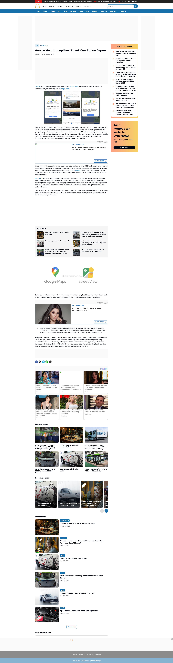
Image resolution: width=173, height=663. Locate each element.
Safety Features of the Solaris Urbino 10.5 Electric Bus (96, 470)
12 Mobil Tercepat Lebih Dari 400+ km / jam (68, 504)
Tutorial (59, 6)
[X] (40, 361)
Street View (74, 87)
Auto (65, 11)
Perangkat (39, 178)
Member (86, 6)
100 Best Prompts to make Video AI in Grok (57, 233)
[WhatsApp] (46, 361)
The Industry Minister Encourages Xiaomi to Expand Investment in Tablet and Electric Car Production (124, 112)
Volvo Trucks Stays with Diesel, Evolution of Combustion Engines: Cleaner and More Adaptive (94, 234)
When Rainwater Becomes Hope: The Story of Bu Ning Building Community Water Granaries (57, 251)
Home (44, 6)
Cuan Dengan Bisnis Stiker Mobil (81, 2)
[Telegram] (43, 361)
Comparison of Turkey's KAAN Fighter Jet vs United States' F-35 (125, 67)
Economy (73, 11)
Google (37, 87)
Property (123, 11)
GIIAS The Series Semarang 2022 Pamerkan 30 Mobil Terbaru (114, 2)
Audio (53, 11)
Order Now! (124, 148)
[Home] (37, 45)
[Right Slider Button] (106, 511)
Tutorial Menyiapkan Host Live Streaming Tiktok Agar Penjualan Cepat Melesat (42, 2)
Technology (113, 11)
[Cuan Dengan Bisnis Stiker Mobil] (40, 243)
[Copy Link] (50, 361)
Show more (71, 627)
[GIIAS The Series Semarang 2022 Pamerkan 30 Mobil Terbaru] (76, 252)
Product (68, 6)
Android (45, 11)
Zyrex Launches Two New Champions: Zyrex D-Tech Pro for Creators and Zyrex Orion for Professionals (126, 88)
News (50, 6)
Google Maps (64, 89)
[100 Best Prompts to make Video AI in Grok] (40, 235)
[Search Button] (136, 6)
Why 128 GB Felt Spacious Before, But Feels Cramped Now (126, 53)
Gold (87, 11)
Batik (77, 6)
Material (104, 11)
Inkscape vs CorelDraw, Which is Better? (124, 94)
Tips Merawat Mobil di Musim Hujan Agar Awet (79, 611)
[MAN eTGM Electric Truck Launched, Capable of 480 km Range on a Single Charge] (96, 435)
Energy (80, 11)
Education (95, 11)
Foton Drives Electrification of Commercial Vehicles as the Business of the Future (126, 74)
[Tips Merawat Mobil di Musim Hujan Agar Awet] (47, 614)
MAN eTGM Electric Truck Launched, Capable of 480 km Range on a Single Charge (96, 447)
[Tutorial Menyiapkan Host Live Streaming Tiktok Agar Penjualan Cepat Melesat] (76, 243)
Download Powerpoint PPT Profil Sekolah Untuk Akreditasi (125, 60)
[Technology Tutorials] (37, 6)
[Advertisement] (86, 28)
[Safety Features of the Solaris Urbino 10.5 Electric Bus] (96, 459)
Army (59, 11)
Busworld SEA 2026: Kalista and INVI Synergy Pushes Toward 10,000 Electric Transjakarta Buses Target (126, 105)
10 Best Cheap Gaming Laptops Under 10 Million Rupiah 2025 (125, 81)
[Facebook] (36, 361)
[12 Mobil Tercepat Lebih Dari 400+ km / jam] (69, 494)
